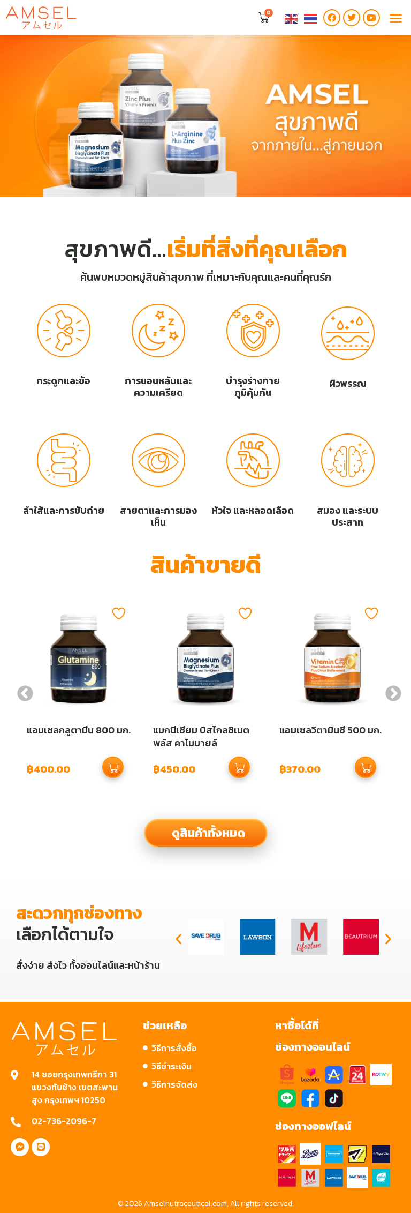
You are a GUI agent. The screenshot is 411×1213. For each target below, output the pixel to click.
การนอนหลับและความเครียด (158, 386)
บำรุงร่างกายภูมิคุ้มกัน (253, 386)
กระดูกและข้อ (63, 380)
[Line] (41, 1147)
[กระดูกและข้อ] (63, 330)
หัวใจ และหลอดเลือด (253, 510)
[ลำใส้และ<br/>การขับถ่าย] (63, 460)
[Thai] (311, 17)
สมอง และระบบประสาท (347, 516)
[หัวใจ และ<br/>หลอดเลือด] (253, 460)
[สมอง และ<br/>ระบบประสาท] (348, 460)
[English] (292, 17)
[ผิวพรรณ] (348, 333)
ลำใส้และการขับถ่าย (63, 510)
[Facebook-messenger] (20, 1147)
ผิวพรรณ (348, 383)
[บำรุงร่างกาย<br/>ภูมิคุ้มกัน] (253, 330)
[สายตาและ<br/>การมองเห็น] (158, 460)
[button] (395, 18)
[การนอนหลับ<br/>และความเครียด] (158, 330)
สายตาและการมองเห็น (158, 516)
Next (389, 690)
